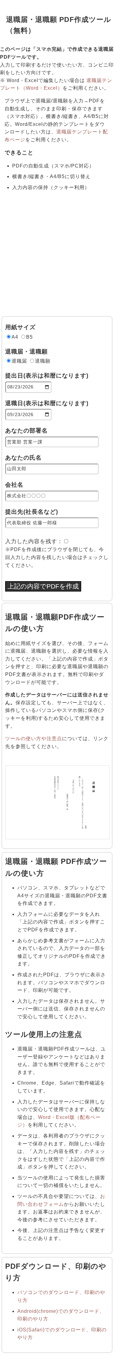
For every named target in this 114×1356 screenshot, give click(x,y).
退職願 (42, 361)
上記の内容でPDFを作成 (43, 586)
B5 (29, 337)
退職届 (19, 361)
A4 (15, 337)
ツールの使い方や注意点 (33, 738)
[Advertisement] (57, 256)
